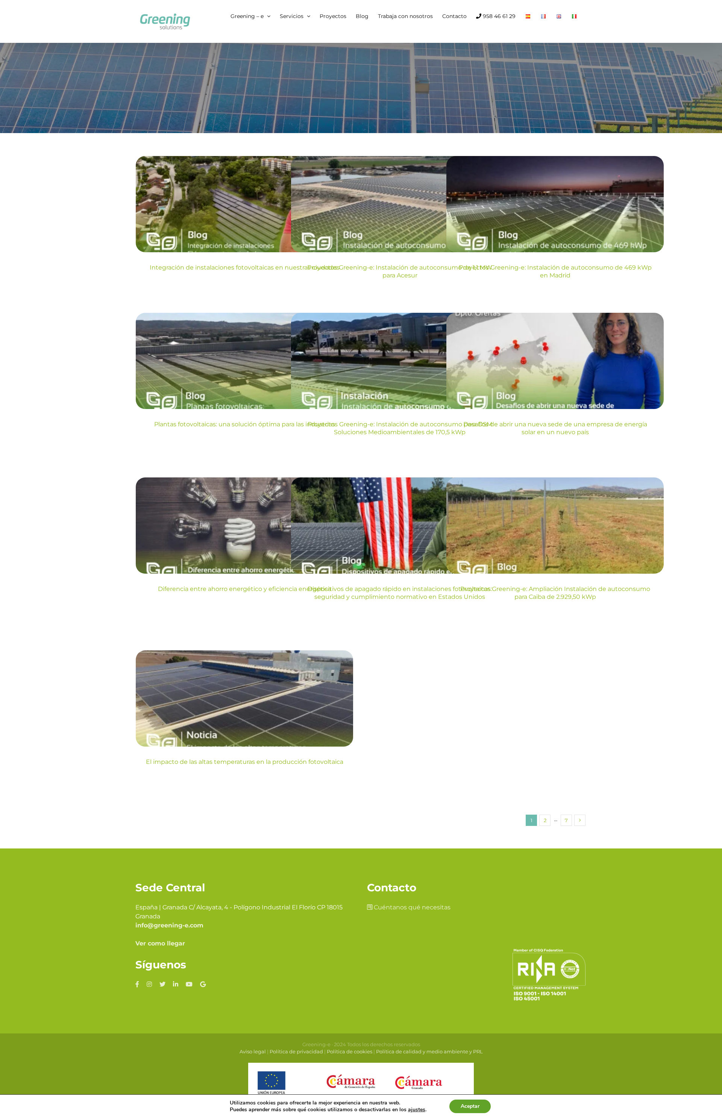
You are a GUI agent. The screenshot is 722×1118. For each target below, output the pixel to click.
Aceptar (470, 1106)
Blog (244, 227)
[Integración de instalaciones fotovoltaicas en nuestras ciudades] (244, 204)
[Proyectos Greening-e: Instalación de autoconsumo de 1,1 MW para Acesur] (399, 204)
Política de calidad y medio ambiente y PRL (429, 1051)
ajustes (416, 1109)
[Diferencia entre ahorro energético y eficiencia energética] (244, 525)
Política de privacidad (296, 1051)
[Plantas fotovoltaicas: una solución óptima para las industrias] (244, 361)
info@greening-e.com (169, 925)
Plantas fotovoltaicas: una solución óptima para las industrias (244, 424)
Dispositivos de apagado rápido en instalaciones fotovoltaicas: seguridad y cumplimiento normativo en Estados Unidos (400, 592)
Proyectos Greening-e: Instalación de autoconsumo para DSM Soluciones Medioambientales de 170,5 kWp (400, 428)
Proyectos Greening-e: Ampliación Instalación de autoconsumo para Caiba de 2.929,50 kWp (555, 592)
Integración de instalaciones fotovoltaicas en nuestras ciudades (245, 267)
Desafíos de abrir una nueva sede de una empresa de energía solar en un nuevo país (555, 428)
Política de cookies (349, 1051)
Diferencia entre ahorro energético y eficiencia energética (244, 588)
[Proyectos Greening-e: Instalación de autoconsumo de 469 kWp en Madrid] (555, 204)
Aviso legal (253, 1051)
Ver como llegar (160, 943)
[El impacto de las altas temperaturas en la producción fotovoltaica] (244, 698)
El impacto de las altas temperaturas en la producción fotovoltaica (244, 761)
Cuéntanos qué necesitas (411, 907)
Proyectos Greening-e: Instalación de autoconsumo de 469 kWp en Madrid (555, 271)
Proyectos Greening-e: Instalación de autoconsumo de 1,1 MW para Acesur (399, 271)
